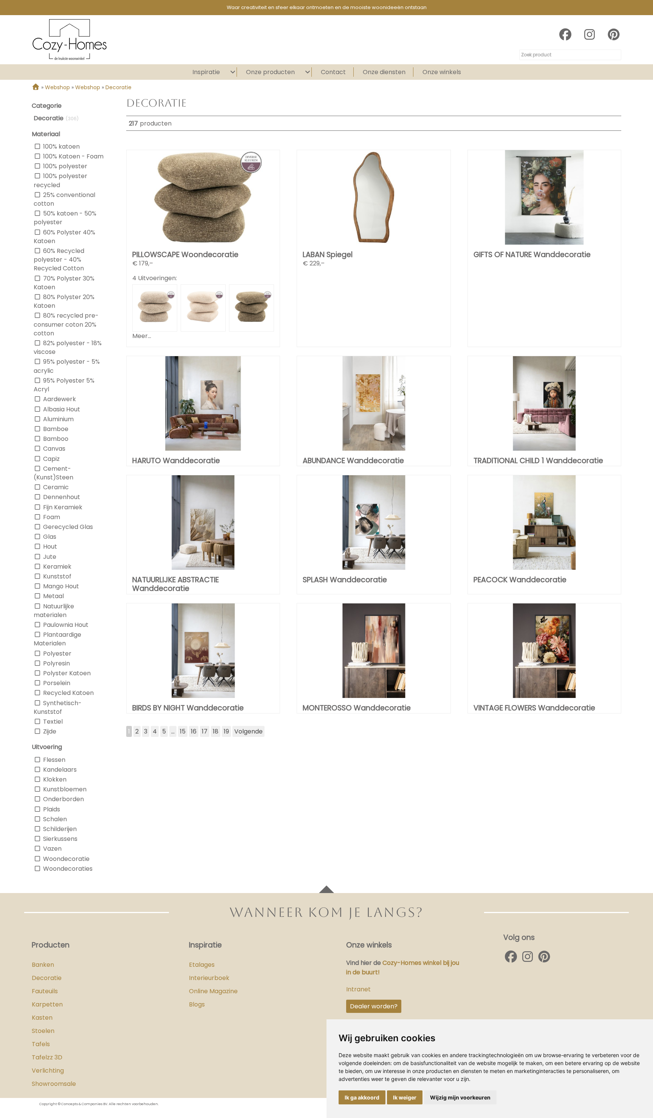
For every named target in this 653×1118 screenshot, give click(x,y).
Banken (43, 964)
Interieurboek (209, 978)
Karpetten (47, 1004)
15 (183, 731)
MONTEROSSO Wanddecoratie (357, 708)
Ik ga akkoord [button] (362, 1097)
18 (215, 731)
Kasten (42, 1017)
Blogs (197, 1004)
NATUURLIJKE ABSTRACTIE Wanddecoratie (175, 584)
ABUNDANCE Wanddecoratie (353, 461)
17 (204, 731)
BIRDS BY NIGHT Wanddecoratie (188, 708)
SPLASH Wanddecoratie (345, 580)
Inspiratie (206, 72)
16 (194, 731)
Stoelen (43, 1031)
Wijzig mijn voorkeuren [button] (460, 1097)
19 (226, 731)
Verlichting (48, 1070)
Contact (333, 72)
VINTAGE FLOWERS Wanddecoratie (534, 708)
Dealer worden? (374, 1006)
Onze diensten (384, 72)
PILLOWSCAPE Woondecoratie (185, 255)
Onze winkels (441, 72)
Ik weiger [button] (404, 1097)
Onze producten (270, 72)
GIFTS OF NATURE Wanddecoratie (532, 255)
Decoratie (47, 978)
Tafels (41, 1044)
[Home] (36, 87)
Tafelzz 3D (47, 1057)
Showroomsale (54, 1083)
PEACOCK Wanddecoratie (520, 580)
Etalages (202, 964)
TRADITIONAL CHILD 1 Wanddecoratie (538, 461)
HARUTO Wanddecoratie (176, 461)
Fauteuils (45, 991)
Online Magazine (213, 991)
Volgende (248, 731)
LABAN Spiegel (328, 255)
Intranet (358, 989)
